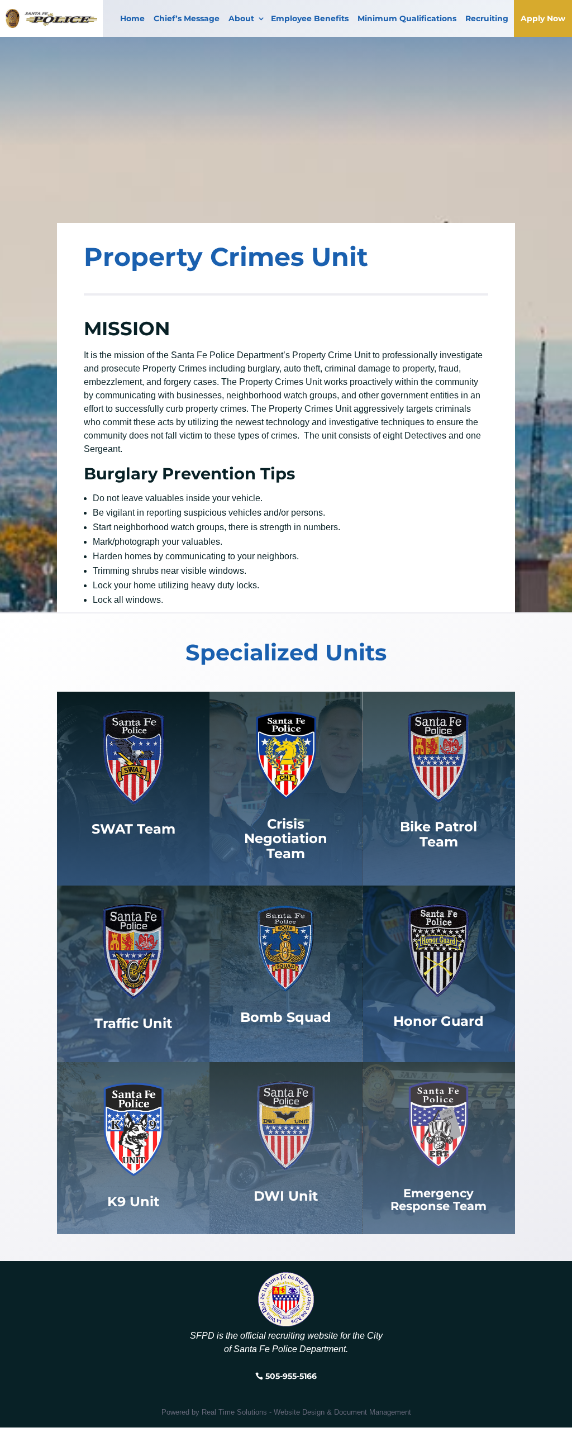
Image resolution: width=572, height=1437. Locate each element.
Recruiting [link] (486, 18)
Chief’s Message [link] (187, 18)
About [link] (241, 18)
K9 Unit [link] (133, 1201)
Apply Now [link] (543, 18)
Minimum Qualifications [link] (407, 18)
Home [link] (132, 18)
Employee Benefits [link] (310, 18)
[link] (133, 1129)
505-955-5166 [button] (291, 1376)
